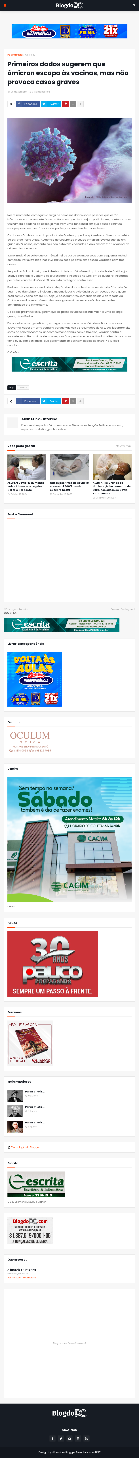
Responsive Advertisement (69, 1343)
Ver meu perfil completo (21, 1277)
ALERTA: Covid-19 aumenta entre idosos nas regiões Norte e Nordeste (25, 486)
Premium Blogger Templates (71, 1452)
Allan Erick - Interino (39, 419)
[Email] (73, 104)
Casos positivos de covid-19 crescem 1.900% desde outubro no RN (69, 486)
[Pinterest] (65, 104)
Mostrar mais (124, 446)
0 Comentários (41, 91)
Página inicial (15, 54)
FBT (98, 1452)
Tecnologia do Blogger (25, 1147)
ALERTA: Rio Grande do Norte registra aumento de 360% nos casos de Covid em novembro (112, 488)
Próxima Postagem (122, 609)
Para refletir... (35, 1091)
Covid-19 (30, 54)
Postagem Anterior (16, 609)
